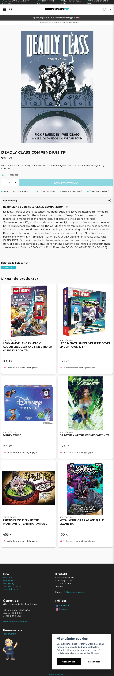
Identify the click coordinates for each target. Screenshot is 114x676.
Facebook (64, 605)
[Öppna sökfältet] (11, 9)
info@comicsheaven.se (73, 592)
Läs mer (6, 168)
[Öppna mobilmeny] (4, 9)
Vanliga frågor (9, 583)
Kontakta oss (9, 580)
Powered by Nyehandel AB (57, 674)
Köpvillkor (7, 577)
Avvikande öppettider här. (15, 622)
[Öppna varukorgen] (109, 9)
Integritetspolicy (11, 589)
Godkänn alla (68, 662)
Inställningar (94, 662)
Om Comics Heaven (12, 586)
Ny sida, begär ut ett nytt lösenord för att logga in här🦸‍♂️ (57, 18)
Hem (36, 23)
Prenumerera (9, 634)
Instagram (64, 609)
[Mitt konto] (104, 9)
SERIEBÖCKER (45, 23)
